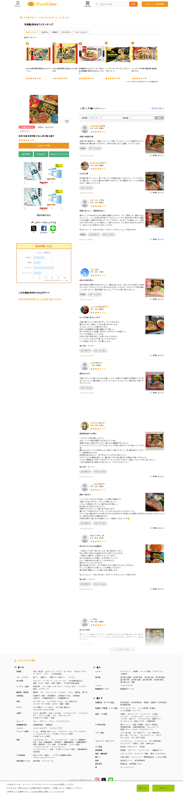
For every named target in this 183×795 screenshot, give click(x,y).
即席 (18, 701)
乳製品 (19, 671)
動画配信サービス (127, 689)
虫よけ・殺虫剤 (151, 724)
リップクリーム (126, 741)
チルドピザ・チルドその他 (43, 709)
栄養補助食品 (38, 724)
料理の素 (36, 686)
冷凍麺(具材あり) (30, 17)
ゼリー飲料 (51, 744)
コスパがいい (66, 32)
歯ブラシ (132, 718)
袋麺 (61, 704)
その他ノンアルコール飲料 (62, 734)
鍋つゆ (84, 692)
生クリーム (50, 671)
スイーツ (19, 721)
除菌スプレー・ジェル (129, 729)
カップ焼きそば (71, 701)
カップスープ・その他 (41, 704)
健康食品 (49, 724)
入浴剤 (154, 714)
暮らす (100, 698)
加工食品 (19, 680)
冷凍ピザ (36, 698)
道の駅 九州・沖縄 (127, 682)
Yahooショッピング (59, 154)
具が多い (45, 32)
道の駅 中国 (147, 679)
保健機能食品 (21, 724)
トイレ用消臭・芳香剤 (146, 708)
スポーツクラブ (126, 753)
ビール (35, 731)
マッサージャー (144, 750)
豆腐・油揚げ (56, 683)
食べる (21, 667)
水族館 (135, 671)
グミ (34, 715)
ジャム (70, 692)
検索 (133, 4)
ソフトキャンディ (70, 713)
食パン (35, 677)
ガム (54, 715)
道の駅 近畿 (136, 679)
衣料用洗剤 (124, 702)
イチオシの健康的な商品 (61, 755)
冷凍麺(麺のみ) (63, 698)
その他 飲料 (62, 744)
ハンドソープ (145, 714)
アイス (51, 721)
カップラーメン (39, 701)
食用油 (77, 692)
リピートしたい (81, 32)
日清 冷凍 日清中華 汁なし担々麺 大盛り (54, 17)
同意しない (143, 788)
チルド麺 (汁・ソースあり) (43, 707)
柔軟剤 (146, 702)
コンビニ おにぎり (40, 728)
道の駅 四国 (158, 679)
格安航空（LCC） (136, 763)
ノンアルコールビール (41, 734)
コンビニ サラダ (55, 728)
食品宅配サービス (23, 761)
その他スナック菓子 (40, 718)
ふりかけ (62, 692)
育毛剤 (142, 746)
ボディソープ (133, 714)
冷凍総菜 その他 (64, 695)
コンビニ (19, 728)
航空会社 (123, 763)
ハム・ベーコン (60, 680)
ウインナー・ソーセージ (42, 680)
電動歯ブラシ (158, 750)
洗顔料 (123, 714)
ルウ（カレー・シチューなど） (65, 686)
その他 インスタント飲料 (65, 749)
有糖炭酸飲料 (81, 742)
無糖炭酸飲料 (69, 742)
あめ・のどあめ (55, 713)
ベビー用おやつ (139, 732)
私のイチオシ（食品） (41, 755)
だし (42, 692)
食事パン (44, 677)
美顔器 (123, 750)
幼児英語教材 (140, 760)
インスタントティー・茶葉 (43, 749)
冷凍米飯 (76, 695)
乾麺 (67, 704)
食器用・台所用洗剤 (158, 702)
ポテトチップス (65, 715)
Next (156, 59)
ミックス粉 (46, 686)
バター (46, 674)
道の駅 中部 (124, 679)
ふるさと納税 (161, 757)
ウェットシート (153, 727)
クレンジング (125, 743)
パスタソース (44, 689)
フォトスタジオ (126, 685)
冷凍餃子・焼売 (39, 695)
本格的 (54, 32)
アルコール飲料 (22, 731)
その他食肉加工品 (75, 680)
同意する (163, 788)
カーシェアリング (127, 767)
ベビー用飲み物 (153, 732)
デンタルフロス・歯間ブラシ (150, 718)
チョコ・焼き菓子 (40, 713)
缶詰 (34, 689)
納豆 (47, 683)
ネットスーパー (48, 761)
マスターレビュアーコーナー (44, 757)
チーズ (58, 671)
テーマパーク (125, 671)
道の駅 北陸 (149, 677)
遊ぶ (99, 667)
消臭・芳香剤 (138, 724)
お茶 (34, 742)
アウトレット (158, 671)
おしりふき (124, 737)
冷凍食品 (19, 695)
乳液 (142, 743)
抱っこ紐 (123, 735)
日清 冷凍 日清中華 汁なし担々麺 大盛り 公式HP (39, 299)
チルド (19, 707)
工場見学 (123, 674)
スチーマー (132, 750)
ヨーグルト (68, 671)
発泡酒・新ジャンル (48, 731)
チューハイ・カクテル (77, 731)
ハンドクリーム (141, 741)
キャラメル (83, 713)
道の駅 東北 (137, 677)
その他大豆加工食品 (71, 683)
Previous (26, 59)
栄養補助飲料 (82, 749)
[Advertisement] (122, 95)
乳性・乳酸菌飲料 (45, 742)
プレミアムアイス (63, 721)
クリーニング (136, 757)
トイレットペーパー (128, 708)
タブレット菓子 (45, 715)
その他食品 (20, 755)
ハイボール (62, 731)
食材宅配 (36, 761)
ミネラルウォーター (40, 739)
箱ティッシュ (125, 724)
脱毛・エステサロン (158, 753)
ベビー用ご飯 (125, 732)
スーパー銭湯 (145, 671)
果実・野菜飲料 (39, 744)
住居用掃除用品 (139, 727)
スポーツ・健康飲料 (77, 739)
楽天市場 (26, 154)
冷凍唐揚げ (51, 695)
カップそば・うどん (55, 701)
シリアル (71, 677)
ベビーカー (133, 735)
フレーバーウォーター (59, 739)
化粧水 (135, 743)
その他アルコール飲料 (41, 736)
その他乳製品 (56, 674)
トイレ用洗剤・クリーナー (130, 710)
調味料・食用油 (22, 692)
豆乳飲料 (36, 751)
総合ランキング (32, 32)
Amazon (41, 154)
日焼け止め (150, 743)
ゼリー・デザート (40, 721)
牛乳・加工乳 (38, 671)
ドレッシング (51, 692)
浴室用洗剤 (151, 721)
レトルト (82, 686)
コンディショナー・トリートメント (144, 716)
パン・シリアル (22, 677)
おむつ (158, 735)
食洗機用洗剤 (125, 704)
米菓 (52, 718)
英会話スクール (126, 760)
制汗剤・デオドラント (129, 746)
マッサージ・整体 (141, 753)
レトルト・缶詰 (22, 686)
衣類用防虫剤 (125, 727)
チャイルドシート (147, 735)
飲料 (18, 739)
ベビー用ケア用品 (138, 737)
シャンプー (124, 716)
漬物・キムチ (38, 683)
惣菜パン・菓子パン (57, 677)
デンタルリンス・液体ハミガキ (132, 721)
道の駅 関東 (160, 677)
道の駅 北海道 (125, 677)
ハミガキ (123, 718)
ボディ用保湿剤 (155, 741)
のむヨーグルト (80, 671)
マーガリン (37, 674)
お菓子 (19, 713)
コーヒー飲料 (74, 744)
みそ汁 (54, 704)
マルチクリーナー (146, 729)
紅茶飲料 (58, 742)
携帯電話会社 (149, 757)
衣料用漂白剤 (136, 702)
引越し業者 (124, 757)
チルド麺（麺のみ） (63, 707)
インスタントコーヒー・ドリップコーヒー (49, 747)
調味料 (35, 692)
